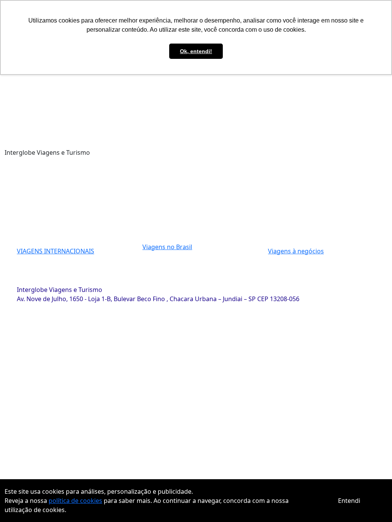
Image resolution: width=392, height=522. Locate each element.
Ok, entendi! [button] (196, 51)
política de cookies (75, 500)
